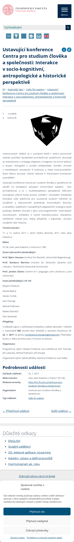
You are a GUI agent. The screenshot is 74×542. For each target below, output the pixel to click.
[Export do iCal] (64, 49)
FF (4, 89)
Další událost (61, 411)
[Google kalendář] (69, 49)
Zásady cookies (17, 537)
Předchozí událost (16, 411)
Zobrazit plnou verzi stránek (37, 476)
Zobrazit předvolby (37, 530)
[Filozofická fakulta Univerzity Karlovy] (25, 9)
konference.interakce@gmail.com (42, 334)
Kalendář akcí (15, 89)
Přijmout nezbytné (37, 521)
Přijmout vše (37, 511)
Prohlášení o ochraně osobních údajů (44, 537)
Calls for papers (35, 89)
